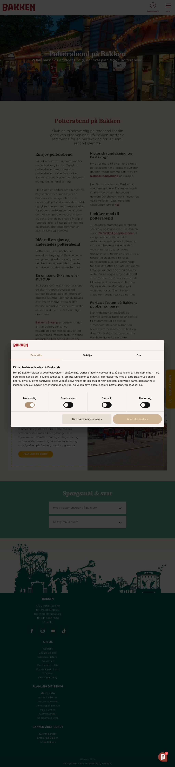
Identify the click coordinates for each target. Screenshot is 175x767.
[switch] (68, 405)
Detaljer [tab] (87, 355)
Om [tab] (139, 355)
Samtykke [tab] (36, 355)
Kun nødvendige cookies (87, 419)
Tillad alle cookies (137, 419)
